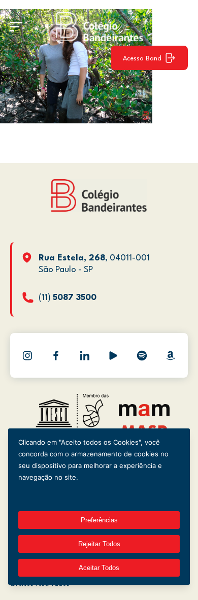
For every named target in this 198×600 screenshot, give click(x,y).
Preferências (99, 520)
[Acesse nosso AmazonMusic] (170, 355)
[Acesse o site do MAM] (144, 414)
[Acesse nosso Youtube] (113, 355)
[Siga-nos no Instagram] (27, 355)
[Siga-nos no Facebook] (56, 355)
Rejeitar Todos (99, 544)
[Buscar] (175, 26)
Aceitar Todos (99, 568)
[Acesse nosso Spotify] (141, 355)
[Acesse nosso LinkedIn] (85, 355)
